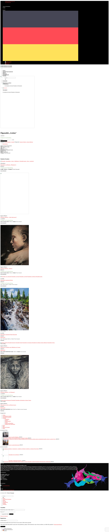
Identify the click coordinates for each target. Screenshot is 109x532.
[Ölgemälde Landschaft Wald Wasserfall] (14, 329)
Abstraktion (7, 419)
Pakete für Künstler (6, 427)
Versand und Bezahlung (6, 6)
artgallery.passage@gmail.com (8, 489)
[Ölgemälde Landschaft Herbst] (21, 276)
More (4, 426)
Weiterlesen (2, 340)
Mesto (4, 428)
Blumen (6, 420)
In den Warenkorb (3, 170)
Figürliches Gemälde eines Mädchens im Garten (10, 347)
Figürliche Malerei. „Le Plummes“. (7, 392)
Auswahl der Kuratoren (8, 71)
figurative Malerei (23, 142)
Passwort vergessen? (4, 516)
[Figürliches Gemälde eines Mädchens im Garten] (27, 342)
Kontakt (4, 7)
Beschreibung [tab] (5, 143)
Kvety (4, 425)
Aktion (4, 72)
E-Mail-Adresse (3, 520)
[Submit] (3, 497)
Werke (4, 70)
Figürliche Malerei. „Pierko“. (6, 268)
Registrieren (3, 526)
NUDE (6, 422)
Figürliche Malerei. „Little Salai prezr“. (8, 217)
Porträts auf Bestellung (9, 423)
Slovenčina (8, 62)
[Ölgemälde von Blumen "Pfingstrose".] (17, 161)
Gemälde (12, 142)
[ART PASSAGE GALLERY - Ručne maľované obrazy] (6, 66)
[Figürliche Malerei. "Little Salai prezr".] (14, 213)
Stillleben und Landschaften (10, 424)
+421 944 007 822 (6, 485)
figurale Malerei (8, 142)
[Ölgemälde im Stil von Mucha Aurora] (15, 400)
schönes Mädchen (30, 142)
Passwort (2, 511)
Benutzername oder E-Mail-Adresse (7, 509)
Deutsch (7, 63)
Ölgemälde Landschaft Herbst (6, 280)
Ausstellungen (6, 74)
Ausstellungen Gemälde (7, 416)
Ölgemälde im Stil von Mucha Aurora (8, 405)
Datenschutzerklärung (58, 524)
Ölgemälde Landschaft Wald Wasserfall (8, 334)
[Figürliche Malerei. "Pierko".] (14, 264)
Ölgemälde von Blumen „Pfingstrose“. (8, 164)
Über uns (5, 73)
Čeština (10, 61)
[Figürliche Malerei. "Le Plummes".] (14, 388)
